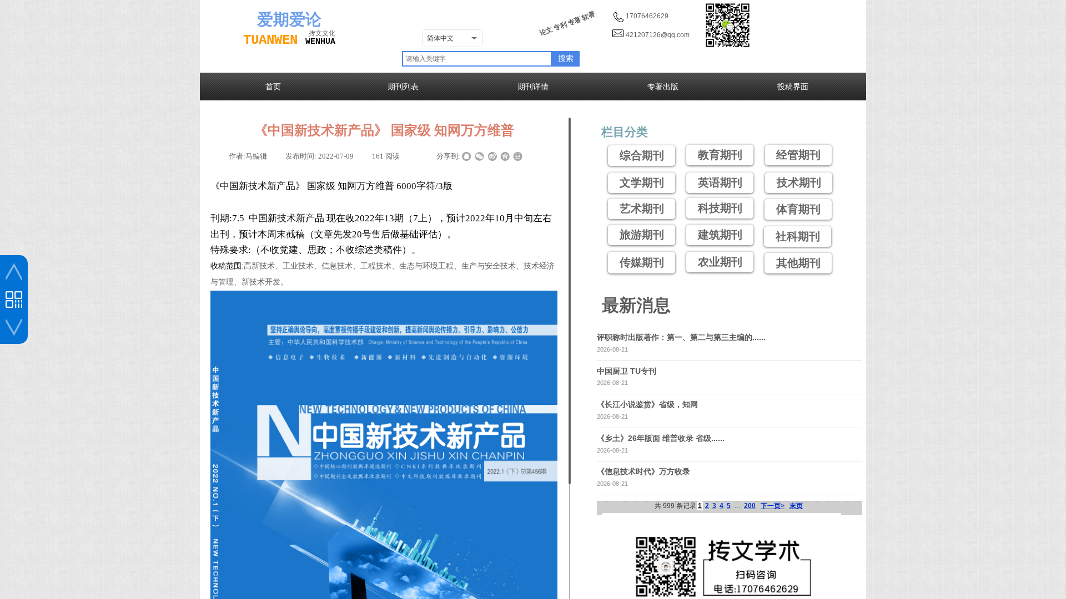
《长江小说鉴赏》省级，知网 (647, 404)
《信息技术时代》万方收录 (643, 471)
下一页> (773, 506)
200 (750, 506)
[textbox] (477, 59)
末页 (796, 506)
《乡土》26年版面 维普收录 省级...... (661, 438)
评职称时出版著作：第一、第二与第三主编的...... (681, 337)
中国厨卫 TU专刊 (626, 371)
